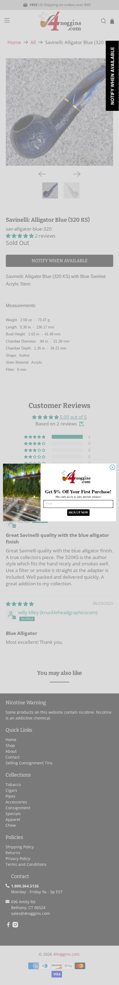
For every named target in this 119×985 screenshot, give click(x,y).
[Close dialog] (112, 467)
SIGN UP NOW (78, 513)
